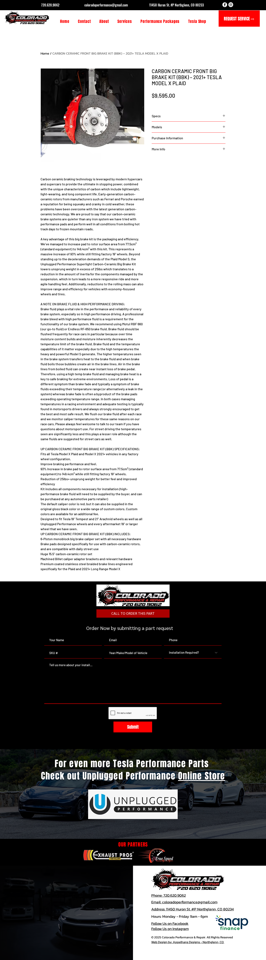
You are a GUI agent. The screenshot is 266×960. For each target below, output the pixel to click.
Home (45, 53)
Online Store (201, 775)
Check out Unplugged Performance (109, 775)
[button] (124, 21)
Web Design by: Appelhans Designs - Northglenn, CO (187, 942)
